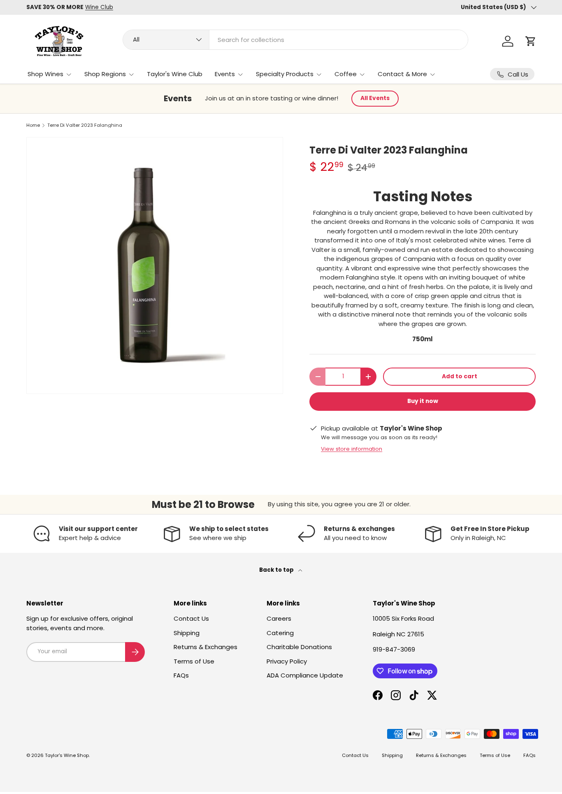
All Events (375, 98)
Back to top (277, 570)
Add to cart (459, 376)
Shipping (187, 633)
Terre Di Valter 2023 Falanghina (84, 125)
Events (225, 74)
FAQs (181, 675)
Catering (280, 633)
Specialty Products (285, 74)
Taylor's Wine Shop (67, 755)
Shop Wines (45, 74)
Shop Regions (105, 74)
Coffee (345, 74)
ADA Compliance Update (305, 675)
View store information (351, 449)
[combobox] (295, 39)
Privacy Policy (287, 661)
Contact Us (191, 618)
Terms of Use (194, 661)
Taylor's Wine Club (174, 74)
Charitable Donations (299, 647)
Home (33, 125)
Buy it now (422, 401)
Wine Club (99, 7)
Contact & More (402, 74)
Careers (279, 618)
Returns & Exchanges (205, 647)
